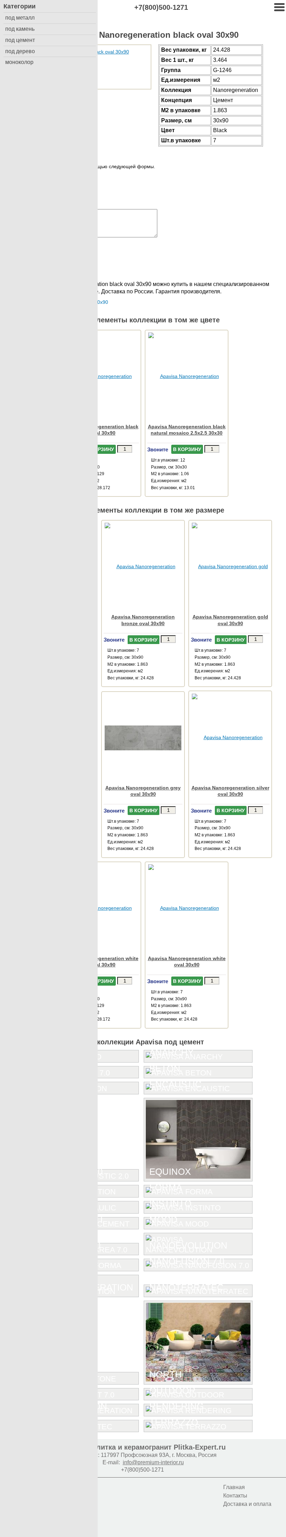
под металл (20, 18)
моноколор (19, 62)
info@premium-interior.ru (153, 1462)
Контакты (235, 1496)
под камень (20, 29)
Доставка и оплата (247, 1504)
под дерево (20, 51)
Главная (234, 1487)
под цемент (20, 40)
